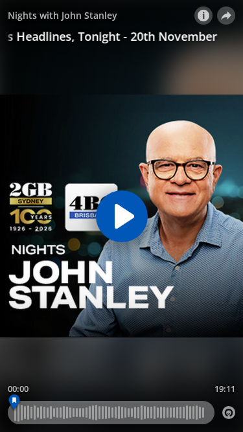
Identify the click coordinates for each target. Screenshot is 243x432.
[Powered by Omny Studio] (228, 412)
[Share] (226, 15)
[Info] (203, 15)
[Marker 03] (14, 402)
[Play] (122, 216)
